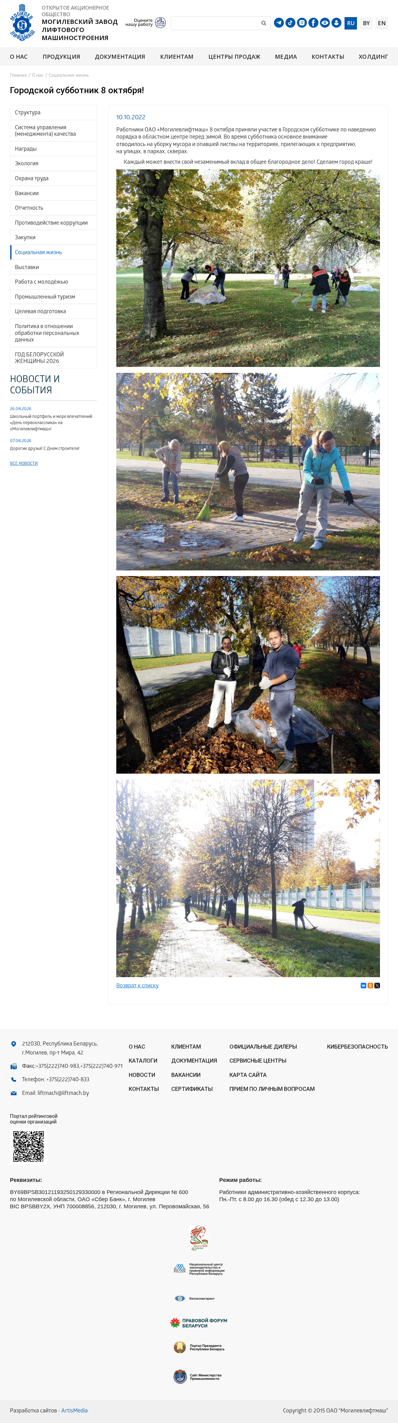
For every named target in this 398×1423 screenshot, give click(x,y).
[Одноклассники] (370, 985)
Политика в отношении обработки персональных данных (47, 334)
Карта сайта (248, 1075)
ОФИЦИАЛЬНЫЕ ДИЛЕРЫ (263, 1046)
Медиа (286, 56)
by (366, 23)
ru (351, 23)
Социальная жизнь (38, 253)
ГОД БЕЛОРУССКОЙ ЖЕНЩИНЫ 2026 (39, 358)
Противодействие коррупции (51, 223)
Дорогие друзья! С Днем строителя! (45, 449)
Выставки (27, 268)
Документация (120, 56)
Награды (26, 149)
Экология (26, 164)
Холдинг (373, 56)
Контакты (328, 56)
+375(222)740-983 (57, 1067)
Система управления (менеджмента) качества (45, 131)
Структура (27, 113)
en (382, 23)
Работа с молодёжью (41, 282)
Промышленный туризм (45, 297)
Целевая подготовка (40, 312)
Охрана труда (32, 179)
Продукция (61, 56)
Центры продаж (234, 56)
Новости (142, 1075)
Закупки (25, 238)
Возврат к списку (137, 986)
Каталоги (143, 1060)
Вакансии (27, 194)
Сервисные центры (257, 1060)
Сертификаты (192, 1089)
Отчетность (29, 208)
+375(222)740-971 (101, 1067)
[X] (377, 985)
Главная (18, 76)
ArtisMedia (74, 1411)
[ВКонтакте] (363, 985)
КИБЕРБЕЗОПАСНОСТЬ (357, 1046)
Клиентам (177, 56)
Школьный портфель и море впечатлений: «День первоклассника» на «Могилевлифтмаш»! (51, 423)
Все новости (24, 464)
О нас (19, 56)
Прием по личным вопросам (272, 1089)
